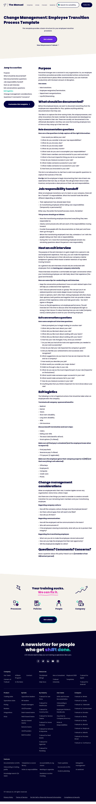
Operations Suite (9, 701)
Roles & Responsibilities (62, 723)
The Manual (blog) (43, 676)
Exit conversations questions (14, 88)
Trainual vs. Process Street (81, 738)
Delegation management (80, 764)
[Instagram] (58, 661)
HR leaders (25, 701)
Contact (29, 675)
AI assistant (80, 769)
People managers (27, 705)
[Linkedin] (48, 661)
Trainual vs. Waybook (82, 728)
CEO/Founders (26, 708)
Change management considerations (18, 94)
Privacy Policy (8, 797)
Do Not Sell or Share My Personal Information (45, 797)
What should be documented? (15, 76)
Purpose (7, 73)
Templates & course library (29, 764)
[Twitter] (43, 661)
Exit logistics (8, 91)
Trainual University (56, 680)
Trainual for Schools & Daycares (46, 730)
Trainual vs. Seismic (81, 732)
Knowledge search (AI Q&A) (11, 774)
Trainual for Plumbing (43, 749)
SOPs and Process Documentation (63, 698)
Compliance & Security (72, 797)
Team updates (63, 763)
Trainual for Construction (43, 711)
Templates (30, 5)
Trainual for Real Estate (45, 736)
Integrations (8, 712)
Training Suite (8, 696)
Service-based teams (26, 722)
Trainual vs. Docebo (81, 712)
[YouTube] (53, 661)
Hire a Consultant (59, 675)
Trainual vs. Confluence (83, 743)
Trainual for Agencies (43, 743)
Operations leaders (28, 696)
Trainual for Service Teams (45, 717)
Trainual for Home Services (45, 723)
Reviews (6, 708)
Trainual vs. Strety (81, 720)
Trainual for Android (84, 683)
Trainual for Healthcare (43, 704)
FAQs (5, 716)
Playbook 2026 (71, 675)
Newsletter (52, 5)
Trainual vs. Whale (81, 696)
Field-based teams (27, 716)
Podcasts (44, 5)
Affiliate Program (18, 676)
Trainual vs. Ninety (81, 716)
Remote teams (26, 727)
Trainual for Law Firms (44, 698)
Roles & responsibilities (30, 769)
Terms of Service (21, 797)
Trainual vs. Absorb (81, 724)
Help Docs (42, 682)
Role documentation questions (15, 79)
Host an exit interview (11, 85)
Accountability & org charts (47, 764)
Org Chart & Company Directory (63, 717)
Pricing (6, 705)
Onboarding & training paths (11, 768)
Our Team (7, 675)
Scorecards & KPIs (64, 767)
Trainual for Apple (84, 676)
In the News (19, 682)
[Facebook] (38, 661)
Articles (37, 5)
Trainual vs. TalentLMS (82, 705)
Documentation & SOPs (12, 763)
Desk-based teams (28, 712)
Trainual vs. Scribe (81, 701)
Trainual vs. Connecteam (83, 708)
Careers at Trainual (7, 680)
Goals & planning (64, 771)
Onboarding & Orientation (62, 704)
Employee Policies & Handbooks (63, 711)
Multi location (26, 735)
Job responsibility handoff (13, 82)
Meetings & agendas (47, 769)
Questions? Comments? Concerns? (17, 97)
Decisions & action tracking (46, 774)
